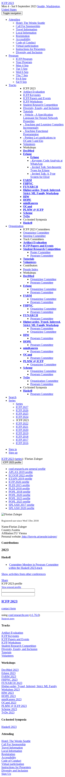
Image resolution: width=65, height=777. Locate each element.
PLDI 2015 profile (19, 485)
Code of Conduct (26, 42)
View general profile (11, 587)
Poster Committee (40, 252)
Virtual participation (27, 45)
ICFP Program (24, 58)
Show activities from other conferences (23, 574)
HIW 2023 (7, 692)
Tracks (12, 85)
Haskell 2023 (9, 726)
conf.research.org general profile (27, 468)
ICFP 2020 (22, 430)
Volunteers (29, 144)
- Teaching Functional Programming (35, 132)
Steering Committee (34, 235)
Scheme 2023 (9, 709)
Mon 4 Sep (22, 65)
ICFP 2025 (22, 413)
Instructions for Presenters (30, 49)
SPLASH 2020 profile (21, 508)
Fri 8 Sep (21, 78)
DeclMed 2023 (10, 669)
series (19, 458)
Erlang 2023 (8, 673)
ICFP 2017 (22, 439)
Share (4, 580)
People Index (30, 269)
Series (19, 403)
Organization (16, 226)
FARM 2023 (8, 676)
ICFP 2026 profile (19, 481)
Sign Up (6, 773)
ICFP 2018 (22, 436)
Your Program (24, 62)
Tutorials (28, 111)
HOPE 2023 (8, 696)
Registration (23, 36)
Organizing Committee (36, 232)
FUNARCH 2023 (11, 682)
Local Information (26, 32)
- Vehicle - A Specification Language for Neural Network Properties (40, 118)
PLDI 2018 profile (19, 488)
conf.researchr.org (18, 615)
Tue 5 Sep (21, 68)
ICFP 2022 (22, 423)
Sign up (13, 452)
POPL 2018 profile (19, 491)
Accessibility (23, 39)
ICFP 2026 (22, 410)
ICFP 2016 (22, 443)
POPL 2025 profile (19, 501)
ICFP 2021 (22, 426)
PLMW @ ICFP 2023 (14, 705)
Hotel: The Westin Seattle (30, 22)
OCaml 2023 (8, 702)
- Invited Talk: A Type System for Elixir (42, 175)
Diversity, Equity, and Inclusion (41, 108)
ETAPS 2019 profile (20, 478)
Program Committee (41, 255)
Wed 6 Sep (22, 72)
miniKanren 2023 (11, 699)
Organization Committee (44, 380)
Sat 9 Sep (21, 81)
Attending (14, 19)
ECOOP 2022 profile (21, 475)
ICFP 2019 (22, 433)
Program (13, 55)
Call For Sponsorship (28, 26)
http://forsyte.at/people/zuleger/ (39, 536)
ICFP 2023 (7, 458)
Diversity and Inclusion (29, 52)
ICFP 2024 (22, 416)
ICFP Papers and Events (37, 98)
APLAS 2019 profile (21, 472)
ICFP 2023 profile (12, 462)
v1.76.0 (34, 615)
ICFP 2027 (22, 407)
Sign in (13, 449)
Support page (7, 618)
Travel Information (26, 29)
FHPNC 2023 (9, 679)
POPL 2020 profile (19, 495)
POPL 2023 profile (19, 498)
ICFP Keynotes (32, 95)
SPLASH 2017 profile (21, 504)
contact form (8, 608)
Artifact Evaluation (34, 91)
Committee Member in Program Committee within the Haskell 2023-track (33, 566)
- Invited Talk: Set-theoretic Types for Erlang (45, 169)
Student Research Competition (40, 104)
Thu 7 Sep (22, 75)
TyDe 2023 (7, 712)
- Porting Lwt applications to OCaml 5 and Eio (39, 139)
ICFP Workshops (33, 101)
